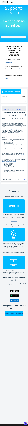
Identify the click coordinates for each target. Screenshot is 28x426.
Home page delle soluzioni (8, 107)
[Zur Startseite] (6, 2)
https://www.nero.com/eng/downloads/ (9, 161)
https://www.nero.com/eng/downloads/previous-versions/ (12, 129)
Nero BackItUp (18, 109)
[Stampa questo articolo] (25, 114)
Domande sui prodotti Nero (9, 109)
